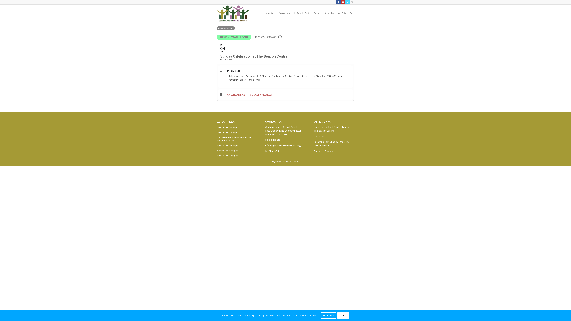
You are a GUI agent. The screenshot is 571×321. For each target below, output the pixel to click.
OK (343, 315)
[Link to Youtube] (343, 2)
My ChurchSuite (273, 151)
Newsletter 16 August (228, 145)
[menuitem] (270, 13)
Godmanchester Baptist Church (281, 126)
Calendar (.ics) (236, 94)
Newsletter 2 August (227, 155)
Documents (320, 136)
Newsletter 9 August (227, 150)
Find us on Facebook (324, 151)
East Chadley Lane (334, 141)
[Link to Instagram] (352, 2)
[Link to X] (347, 2)
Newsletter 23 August (228, 132)
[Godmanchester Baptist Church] (233, 13)
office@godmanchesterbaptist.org (283, 145)
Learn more (328, 315)
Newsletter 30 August (228, 127)
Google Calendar (261, 94)
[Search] (351, 13)
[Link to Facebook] (338, 2)
